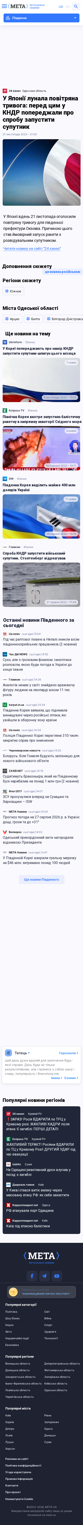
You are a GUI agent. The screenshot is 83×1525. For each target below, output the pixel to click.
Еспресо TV (16, 410)
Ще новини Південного (41, 879)
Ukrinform (15, 342)
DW (11, 478)
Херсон (10, 1448)
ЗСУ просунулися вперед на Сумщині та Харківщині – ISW (35, 799)
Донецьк (50, 1435)
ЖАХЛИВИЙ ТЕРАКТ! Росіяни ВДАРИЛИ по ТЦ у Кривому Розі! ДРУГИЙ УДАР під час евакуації (40, 1149)
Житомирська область (59, 1370)
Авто (8, 1331)
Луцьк (9, 1442)
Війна (47, 1318)
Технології (51, 1338)
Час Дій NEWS (18, 654)
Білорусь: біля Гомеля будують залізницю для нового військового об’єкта (41, 758)
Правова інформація (19, 1478)
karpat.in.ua (16, 704)
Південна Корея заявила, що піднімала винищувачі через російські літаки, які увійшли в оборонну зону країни (35, 715)
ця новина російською (62, 272)
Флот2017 (15, 791)
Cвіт (47, 1311)
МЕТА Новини (18, 811)
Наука (9, 1325)
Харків (9, 1422)
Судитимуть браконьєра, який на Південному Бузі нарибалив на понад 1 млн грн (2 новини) (41, 778)
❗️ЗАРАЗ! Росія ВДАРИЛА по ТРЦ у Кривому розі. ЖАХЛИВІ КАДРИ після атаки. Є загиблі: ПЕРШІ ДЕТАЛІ (37, 1124)
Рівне (47, 1415)
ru (68, 6)
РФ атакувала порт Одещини (30, 1210)
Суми (28, 1164)
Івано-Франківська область (22, 1383)
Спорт (48, 1325)
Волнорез (15, 832)
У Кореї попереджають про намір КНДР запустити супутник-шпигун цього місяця (39, 351)
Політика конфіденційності (19, 1465)
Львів (9, 1435)
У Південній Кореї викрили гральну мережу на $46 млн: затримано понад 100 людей (39, 860)
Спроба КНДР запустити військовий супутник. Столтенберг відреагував (34, 555)
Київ (41, 1184)
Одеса (46, 1205)
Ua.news (14, 633)
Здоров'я (50, 1331)
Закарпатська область (20, 1376)
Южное (30, 342)
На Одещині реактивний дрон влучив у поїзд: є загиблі (38, 1172)
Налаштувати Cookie (19, 1499)
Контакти (11, 1485)
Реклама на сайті (16, 1458)
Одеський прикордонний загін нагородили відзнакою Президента (38, 840)
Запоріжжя (51, 1422)
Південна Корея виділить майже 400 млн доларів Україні (39, 487)
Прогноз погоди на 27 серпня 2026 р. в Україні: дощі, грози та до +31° (41, 819)
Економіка (12, 1345)
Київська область (56, 1383)
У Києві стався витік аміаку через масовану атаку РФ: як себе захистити (37, 1192)
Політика (11, 1311)
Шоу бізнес (12, 1318)
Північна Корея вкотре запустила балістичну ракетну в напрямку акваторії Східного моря (42, 419)
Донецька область (17, 1370)
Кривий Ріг (35, 1113)
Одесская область (34, 90)
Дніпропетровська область (61, 1363)
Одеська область (55, 1390)
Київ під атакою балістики (28, 1226)
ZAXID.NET (16, 770)
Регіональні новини (37, 6)
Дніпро (9, 1428)
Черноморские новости (24, 750)
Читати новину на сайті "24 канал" (32, 248)
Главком (14, 679)
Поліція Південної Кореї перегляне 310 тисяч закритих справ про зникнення (40, 738)
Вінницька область (17, 1363)
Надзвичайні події (17, 1338)
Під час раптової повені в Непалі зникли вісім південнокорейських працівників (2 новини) (41, 641)
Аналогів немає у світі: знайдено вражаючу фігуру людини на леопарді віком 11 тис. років (39, 690)
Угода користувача (18, 1472)
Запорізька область (57, 1376)
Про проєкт (13, 1492)
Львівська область (17, 1390)
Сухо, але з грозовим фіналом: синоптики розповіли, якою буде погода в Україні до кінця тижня (37, 665)
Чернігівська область (19, 1396)
